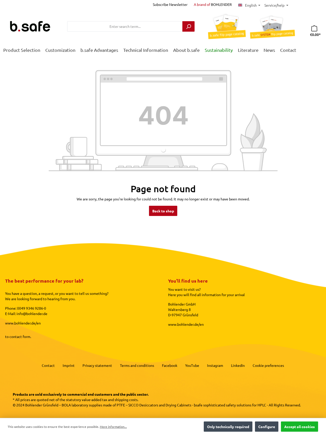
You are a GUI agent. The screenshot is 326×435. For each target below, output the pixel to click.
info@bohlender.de (32, 313)
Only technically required (228, 426)
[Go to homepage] (30, 26)
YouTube (192, 365)
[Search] (188, 26)
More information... (113, 427)
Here (172, 294)
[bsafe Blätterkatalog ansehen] (225, 26)
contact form (19, 336)
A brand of (213, 4)
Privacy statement (97, 365)
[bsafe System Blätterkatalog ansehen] (270, 26)
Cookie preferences (268, 365)
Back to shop (163, 211)
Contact (48, 365)
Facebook (169, 365)
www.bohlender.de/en (23, 323)
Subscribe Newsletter (170, 4)
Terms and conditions (137, 365)
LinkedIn (238, 365)
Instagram (215, 365)
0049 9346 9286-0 (31, 308)
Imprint (69, 365)
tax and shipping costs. (120, 399)
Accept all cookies (299, 426)
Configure (266, 426)
